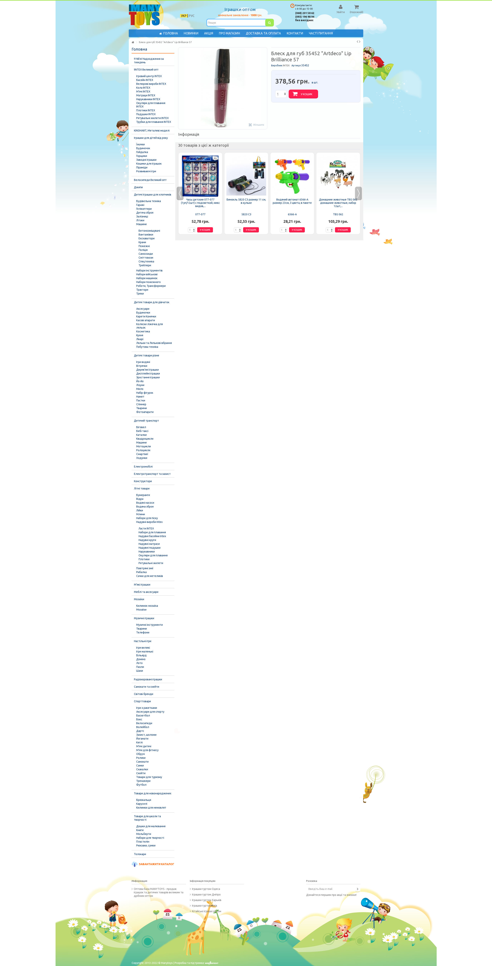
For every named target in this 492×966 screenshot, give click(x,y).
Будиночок (143, 148)
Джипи (138, 187)
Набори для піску (147, 518)
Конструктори (143, 481)
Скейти (140, 773)
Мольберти (143, 833)
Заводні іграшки (146, 159)
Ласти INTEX (146, 528)
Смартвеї (142, 454)
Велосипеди (144, 723)
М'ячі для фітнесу (147, 750)
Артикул (296, 65)
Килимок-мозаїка (147, 605)
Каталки (141, 434)
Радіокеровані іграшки (148, 679)
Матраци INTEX (145, 95)
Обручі (140, 753)
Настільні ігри (142, 641)
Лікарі (139, 339)
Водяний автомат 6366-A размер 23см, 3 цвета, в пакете (292, 201)
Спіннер (141, 404)
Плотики (144, 559)
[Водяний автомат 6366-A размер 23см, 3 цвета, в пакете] (292, 175)
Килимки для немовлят (151, 807)
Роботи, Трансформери (151, 285)
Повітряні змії (144, 568)
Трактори (142, 289)
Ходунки (141, 457)
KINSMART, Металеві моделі (152, 130)
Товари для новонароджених (152, 793)
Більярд (141, 655)
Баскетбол (143, 715)
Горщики (141, 155)
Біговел (141, 427)
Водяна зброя (145, 506)
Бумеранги (143, 495)
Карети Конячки (146, 316)
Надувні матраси (149, 543)
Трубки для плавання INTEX (153, 121)
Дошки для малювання (150, 826)
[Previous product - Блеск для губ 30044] (357, 41)
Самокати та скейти (146, 686)
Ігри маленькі (144, 651)
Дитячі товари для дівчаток (151, 302)
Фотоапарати (145, 412)
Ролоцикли (143, 450)
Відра (139, 498)
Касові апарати (145, 320)
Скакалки (142, 769)
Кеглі (139, 742)
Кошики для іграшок (149, 163)
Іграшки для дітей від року (151, 137)
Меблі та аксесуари (146, 591)
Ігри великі (143, 647)
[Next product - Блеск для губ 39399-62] (359, 41)
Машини (141, 224)
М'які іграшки (142, 584)
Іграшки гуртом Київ (204, 905)
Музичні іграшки (144, 618)
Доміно (140, 659)
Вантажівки (146, 234)
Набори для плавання (152, 532)
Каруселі (141, 803)
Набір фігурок (144, 392)
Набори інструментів (149, 270)
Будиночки (143, 312)
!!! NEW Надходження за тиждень (149, 60)
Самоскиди (146, 253)
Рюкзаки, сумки (145, 845)
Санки (140, 765)
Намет (140, 396)
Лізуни (140, 385)
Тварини (141, 408)
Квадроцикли (144, 438)
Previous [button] (180, 193)
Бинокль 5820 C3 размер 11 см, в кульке (246, 201)
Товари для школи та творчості (147, 818)
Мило (139, 388)
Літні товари (142, 488)
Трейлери (145, 265)
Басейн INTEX (144, 80)
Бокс (139, 719)
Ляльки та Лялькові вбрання (154, 342)
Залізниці (142, 216)
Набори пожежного (148, 282)
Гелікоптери (144, 208)
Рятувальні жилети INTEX (152, 118)
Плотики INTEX (145, 110)
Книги (140, 830)
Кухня (139, 335)
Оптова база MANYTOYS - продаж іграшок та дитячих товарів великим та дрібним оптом (158, 892)
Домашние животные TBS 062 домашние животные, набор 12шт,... (338, 203)
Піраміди (141, 167)
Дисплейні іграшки (148, 373)
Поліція (143, 249)
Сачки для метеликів (149, 575)
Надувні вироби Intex (149, 521)
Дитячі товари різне (146, 355)
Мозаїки (139, 599)
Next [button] (358, 193)
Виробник (276, 65)
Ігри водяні (143, 362)
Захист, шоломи (146, 734)
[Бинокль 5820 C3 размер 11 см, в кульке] (246, 175)
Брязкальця (143, 799)
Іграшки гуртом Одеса (206, 888)
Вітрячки (141, 365)
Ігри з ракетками (146, 707)
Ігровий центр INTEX (149, 76)
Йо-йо (140, 381)
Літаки (140, 220)
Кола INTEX (143, 87)
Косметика (143, 331)
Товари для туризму (149, 777)
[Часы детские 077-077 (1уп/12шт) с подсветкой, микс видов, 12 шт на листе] (200, 175)
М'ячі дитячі (143, 746)
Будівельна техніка (148, 201)
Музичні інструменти (149, 624)
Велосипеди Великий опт (150, 179)
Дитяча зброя (144, 212)
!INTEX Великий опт (146, 69)
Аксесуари (142, 308)
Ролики (140, 757)
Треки (140, 293)
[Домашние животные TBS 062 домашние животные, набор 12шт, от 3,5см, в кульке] (338, 175)
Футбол (141, 784)
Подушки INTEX (146, 114)
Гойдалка (142, 152)
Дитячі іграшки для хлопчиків (152, 194)
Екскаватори (147, 238)
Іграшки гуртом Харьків (206, 900)
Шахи (139, 670)
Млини (140, 514)
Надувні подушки (149, 547)
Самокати (142, 761)
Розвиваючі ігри (146, 171)
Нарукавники (147, 551)
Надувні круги (147, 540)
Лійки (139, 510)
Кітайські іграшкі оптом (206, 911)
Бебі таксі (142, 431)
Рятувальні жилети (151, 563)
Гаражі (140, 204)
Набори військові (147, 274)
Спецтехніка (146, 261)
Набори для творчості (150, 837)
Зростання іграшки (148, 377)
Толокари (140, 854)
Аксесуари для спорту (150, 711)
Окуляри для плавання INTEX (150, 105)
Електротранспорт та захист (152, 473)
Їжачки (140, 144)
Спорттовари (142, 701)
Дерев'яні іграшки (147, 369)
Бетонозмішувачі (149, 230)
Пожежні (144, 246)
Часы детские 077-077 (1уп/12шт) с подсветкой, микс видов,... (200, 203)
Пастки (140, 400)
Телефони (142, 632)
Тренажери (143, 780)
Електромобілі (143, 466)
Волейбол (142, 727)
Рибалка (141, 572)
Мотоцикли (143, 446)
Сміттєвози (146, 257)
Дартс (140, 730)
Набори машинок (146, 278)
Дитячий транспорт (146, 420)
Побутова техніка (147, 346)
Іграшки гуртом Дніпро (206, 894)
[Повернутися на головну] (133, 42)
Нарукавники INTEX (148, 99)
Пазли (140, 666)
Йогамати (142, 738)
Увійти (341, 12)
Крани (142, 242)
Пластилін (142, 841)
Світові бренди (143, 694)
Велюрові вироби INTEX (151, 83)
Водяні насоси (145, 502)
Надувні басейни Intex (152, 536)
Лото (139, 663)
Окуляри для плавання (153, 555)
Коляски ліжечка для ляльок (149, 326)
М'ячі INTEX (143, 91)
